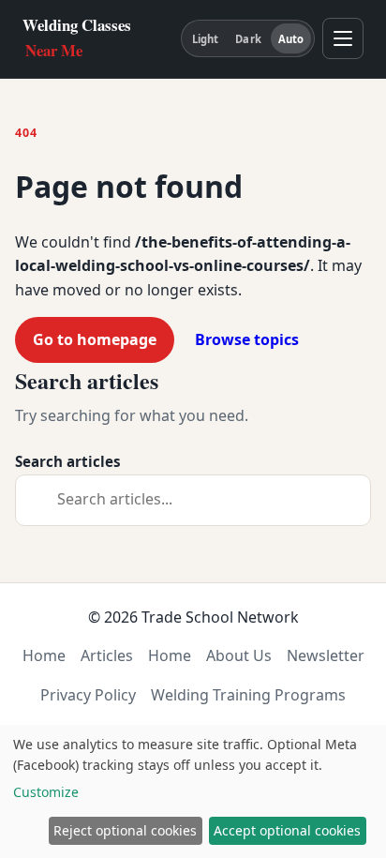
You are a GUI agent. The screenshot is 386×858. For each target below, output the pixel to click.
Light (205, 39)
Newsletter (325, 655)
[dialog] (193, 791)
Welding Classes (76, 37)
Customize (46, 792)
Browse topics (247, 339)
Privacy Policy (88, 695)
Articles (107, 655)
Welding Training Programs (248, 695)
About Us (239, 655)
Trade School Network (220, 617)
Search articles (68, 461)
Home (44, 655)
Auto (291, 39)
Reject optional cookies (125, 830)
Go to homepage (94, 339)
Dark (247, 39)
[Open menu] (343, 38)
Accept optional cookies (287, 830)
